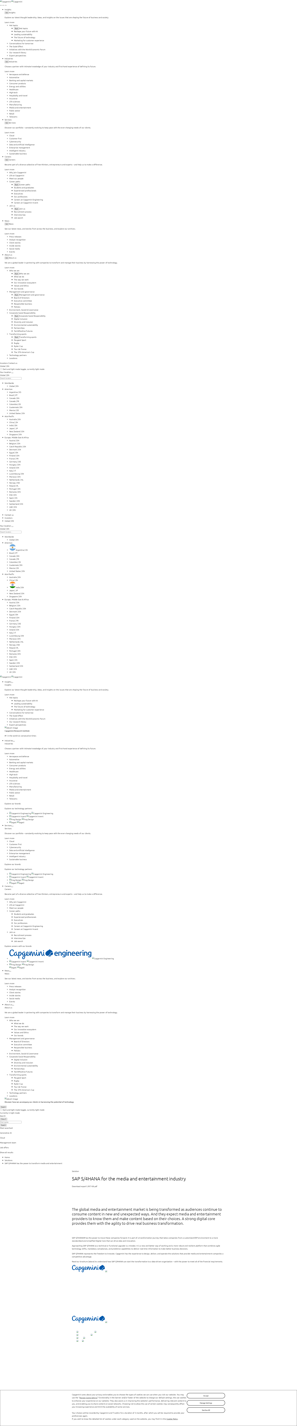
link (7, 13)
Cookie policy (81, 1309)
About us (12, 257)
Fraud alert (80, 1312)
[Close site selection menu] (12, 526)
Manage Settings (206, 1403)
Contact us (85, 1367)
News (11, 223)
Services (12, 122)
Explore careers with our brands (18, 946)
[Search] (1, 5)
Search (3, 1107)
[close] (3, 5)
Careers (12, 159)
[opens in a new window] (147, 1200)
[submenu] (12, 682)
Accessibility (81, 1297)
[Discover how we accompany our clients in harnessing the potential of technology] (151, 1098)
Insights (12, 12)
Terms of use (81, 1294)
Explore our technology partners (18, 808)
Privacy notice (81, 1300)
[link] (11, 1)
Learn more (9, 22)
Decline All (206, 1410)
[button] (9, 521)
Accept (206, 1396)
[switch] (1, 369)
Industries (13, 61)
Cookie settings (82, 1306)
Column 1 (80, 1346)
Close (3, 1119)
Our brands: (77, 1327)
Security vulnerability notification (88, 1303)
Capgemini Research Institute (17, 731)
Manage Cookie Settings (88, 1397)
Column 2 (80, 1373)
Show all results (6, 1152)
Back (16, 28)
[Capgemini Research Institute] (151, 727)
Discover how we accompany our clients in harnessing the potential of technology (39, 1102)
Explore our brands (13, 803)
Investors (80, 1291)
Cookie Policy (172, 1419)
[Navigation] (6, 5)
